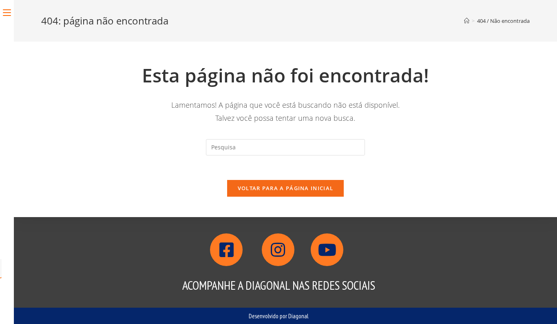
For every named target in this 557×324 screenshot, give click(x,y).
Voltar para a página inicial (285, 188)
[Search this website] (285, 147)
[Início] (466, 20)
